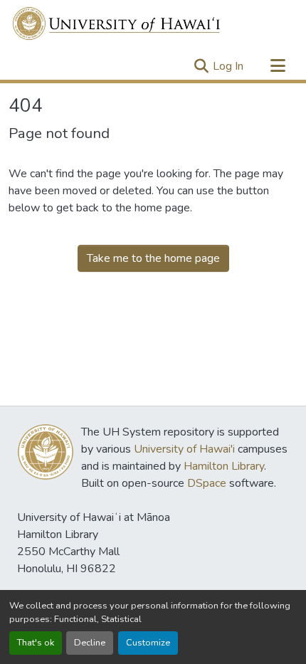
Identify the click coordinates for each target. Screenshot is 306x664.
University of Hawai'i (184, 449)
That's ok (35, 642)
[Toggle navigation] (277, 66)
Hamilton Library (224, 466)
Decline (89, 642)
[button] (117, 23)
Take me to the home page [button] (153, 258)
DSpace (206, 483)
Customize (148, 642)
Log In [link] (228, 66)
